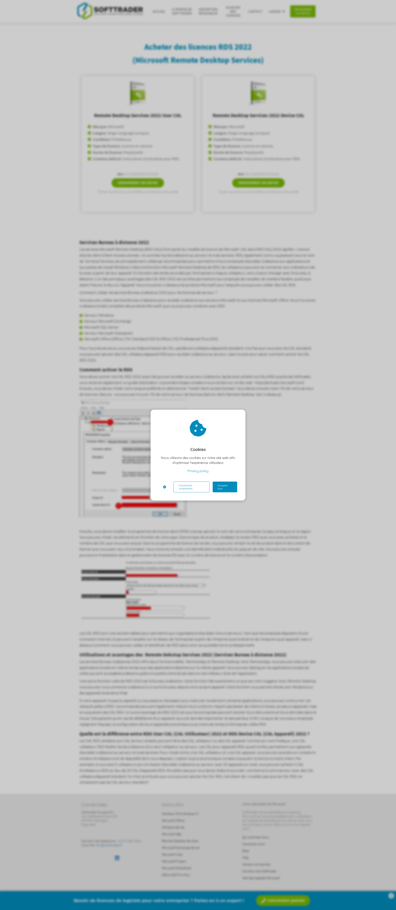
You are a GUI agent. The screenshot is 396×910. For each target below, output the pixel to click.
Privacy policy (198, 471)
